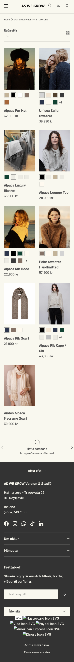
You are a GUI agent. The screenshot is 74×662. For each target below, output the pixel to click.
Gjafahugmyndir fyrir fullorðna (31, 19)
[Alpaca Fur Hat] (19, 69)
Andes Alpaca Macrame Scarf (15, 415)
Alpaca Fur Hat (15, 110)
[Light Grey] (62, 253)
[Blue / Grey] (20, 177)
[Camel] (6, 102)
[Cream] (48, 102)
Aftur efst (35, 470)
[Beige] (6, 95)
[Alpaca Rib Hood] (19, 227)
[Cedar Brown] (55, 95)
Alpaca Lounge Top (53, 192)
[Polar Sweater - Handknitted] (54, 227)
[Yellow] (26, 177)
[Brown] (26, 95)
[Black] (13, 253)
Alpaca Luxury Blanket (15, 188)
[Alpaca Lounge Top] (54, 150)
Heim (7, 19)
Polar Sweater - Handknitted (51, 264)
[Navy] (41, 102)
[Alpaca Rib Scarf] (19, 303)
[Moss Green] (55, 102)
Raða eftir (10, 30)
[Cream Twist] (48, 95)
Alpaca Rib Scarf (16, 338)
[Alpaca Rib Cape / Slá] (54, 303)
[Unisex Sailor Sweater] (54, 69)
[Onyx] (62, 95)
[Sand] (20, 260)
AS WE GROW (41, 645)
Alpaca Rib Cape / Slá (52, 348)
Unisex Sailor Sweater (49, 113)
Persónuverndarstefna (37, 652)
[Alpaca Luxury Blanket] (19, 150)
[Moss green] (62, 330)
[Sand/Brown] (41, 337)
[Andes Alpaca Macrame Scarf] (19, 385)
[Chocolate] (62, 177)
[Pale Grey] (48, 177)
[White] (20, 95)
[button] (67, 6)
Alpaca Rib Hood (16, 269)
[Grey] (48, 337)
